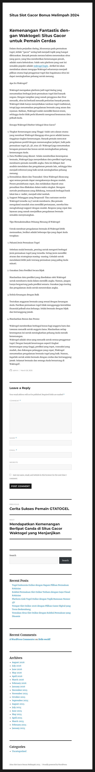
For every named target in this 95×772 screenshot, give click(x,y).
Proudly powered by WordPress (54, 765)
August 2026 (18, 662)
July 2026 (16, 666)
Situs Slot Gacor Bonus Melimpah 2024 (44, 15)
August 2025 (18, 704)
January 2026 (18, 686)
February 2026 (19, 683)
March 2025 (18, 721)
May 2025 (17, 714)
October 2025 (18, 697)
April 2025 (17, 718)
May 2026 (17, 672)
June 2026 (17, 669)
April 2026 (17, 676)
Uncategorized (19, 751)
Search (13, 555)
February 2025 (19, 724)
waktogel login (41, 66)
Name (13, 438)
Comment (15, 401)
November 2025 (20, 693)
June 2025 (17, 711)
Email (13, 450)
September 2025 (20, 700)
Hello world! (44, 639)
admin (15, 370)
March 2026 (18, 679)
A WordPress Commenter (22, 639)
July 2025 (16, 707)
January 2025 (18, 728)
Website (14, 462)
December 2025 (19, 690)
